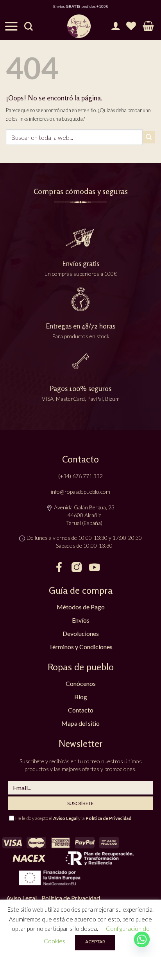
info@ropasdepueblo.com (80, 491)
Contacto (80, 710)
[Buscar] (28, 26)
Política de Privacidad (108, 818)
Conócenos (81, 683)
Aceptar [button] (95, 942)
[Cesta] (148, 26)
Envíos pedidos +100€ (80, 6)
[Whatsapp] (142, 939)
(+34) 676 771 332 (80, 476)
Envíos (80, 620)
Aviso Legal (65, 818)
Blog (80, 696)
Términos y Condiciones (81, 646)
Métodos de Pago (81, 607)
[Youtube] (94, 567)
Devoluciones (81, 633)
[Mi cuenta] (115, 26)
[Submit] (149, 137)
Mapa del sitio (80, 723)
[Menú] (11, 26)
